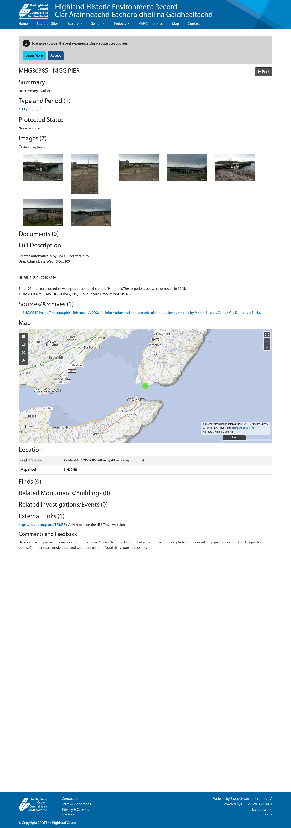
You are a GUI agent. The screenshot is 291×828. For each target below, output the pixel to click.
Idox (253, 799)
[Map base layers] (23, 345)
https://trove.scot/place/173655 (42, 525)
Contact (194, 24)
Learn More (34, 55)
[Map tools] (23, 361)
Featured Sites (47, 24)
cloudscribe (263, 810)
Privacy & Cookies (75, 810)
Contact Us (70, 799)
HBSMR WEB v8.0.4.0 (256, 804)
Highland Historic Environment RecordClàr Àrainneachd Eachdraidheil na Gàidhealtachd (134, 11)
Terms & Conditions (76, 804)
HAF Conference (150, 24)
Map (175, 24)
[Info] (23, 353)
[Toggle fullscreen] (267, 334)
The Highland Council (61, 823)
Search (96, 24)
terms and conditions (243, 428)
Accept (55, 55)
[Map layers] (23, 337)
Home (23, 24)
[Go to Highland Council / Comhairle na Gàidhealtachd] (33, 9)
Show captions (33, 147)
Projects (120, 24)
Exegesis (237, 799)
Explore (73, 24)
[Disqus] (145, 615)
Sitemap (68, 815)
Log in (267, 815)
